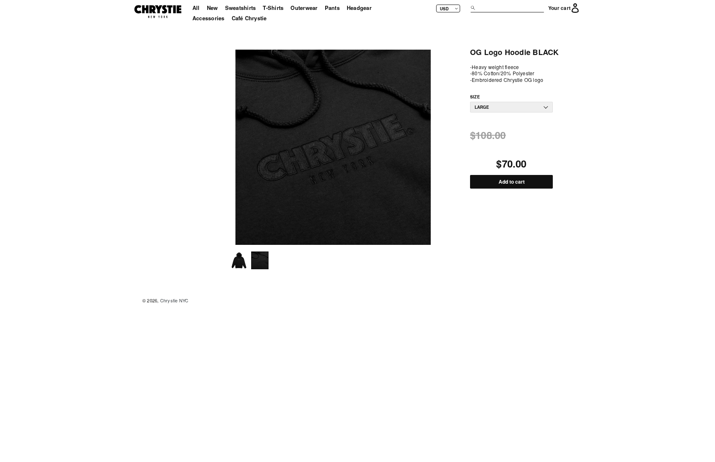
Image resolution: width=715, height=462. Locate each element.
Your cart (559, 8)
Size (475, 97)
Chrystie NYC (174, 300)
